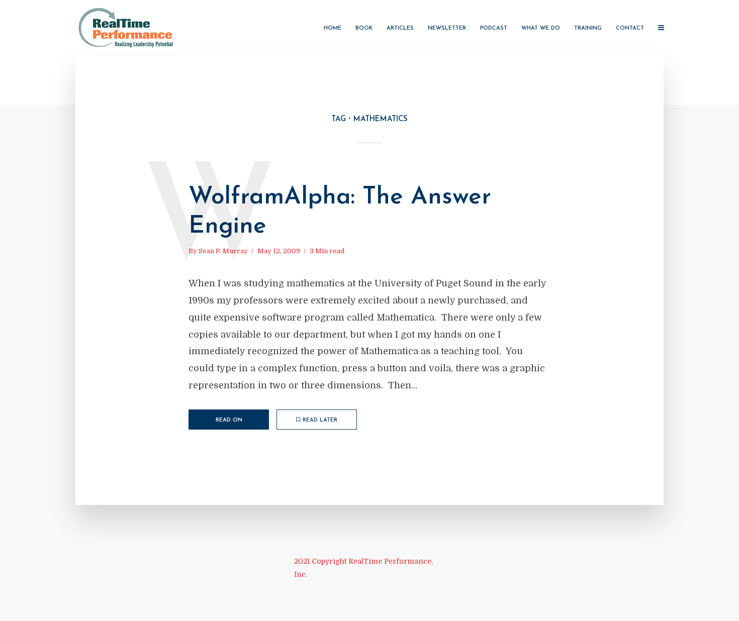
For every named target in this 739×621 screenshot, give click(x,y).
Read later (320, 420)
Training (588, 28)
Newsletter (447, 28)
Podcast (493, 28)
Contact (630, 28)
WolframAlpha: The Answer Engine (340, 212)
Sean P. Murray (223, 251)
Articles (400, 28)
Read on (229, 420)
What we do (540, 28)
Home (332, 28)
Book (364, 28)
